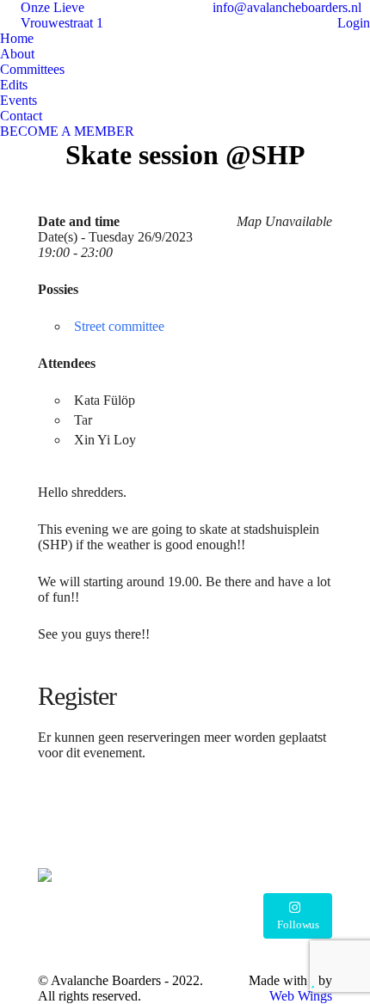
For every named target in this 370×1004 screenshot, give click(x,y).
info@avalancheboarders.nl (285, 7)
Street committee (119, 326)
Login (353, 22)
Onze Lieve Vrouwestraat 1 (62, 15)
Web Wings (300, 996)
